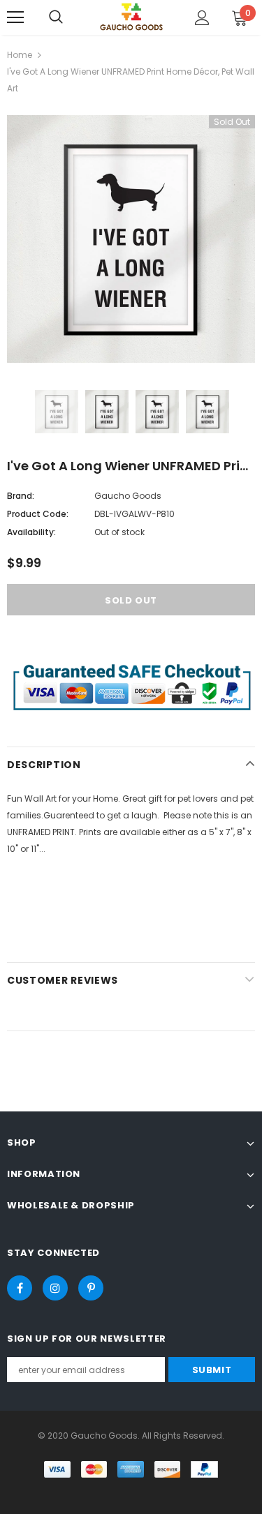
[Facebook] (19, 1288)
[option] (131, 239)
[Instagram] (55, 1288)
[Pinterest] (90, 1288)
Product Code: (37, 514)
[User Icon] (202, 17)
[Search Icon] (56, 17)
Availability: (31, 532)
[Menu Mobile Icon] (15, 17)
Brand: (20, 496)
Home (19, 55)
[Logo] (131, 16)
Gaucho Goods (127, 496)
